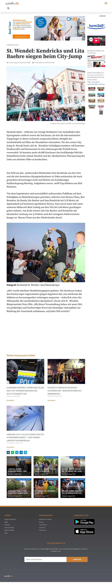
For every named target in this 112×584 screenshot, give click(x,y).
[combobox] (31, 8)
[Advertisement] (46, 334)
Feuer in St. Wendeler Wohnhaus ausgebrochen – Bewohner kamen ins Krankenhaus (64, 390)
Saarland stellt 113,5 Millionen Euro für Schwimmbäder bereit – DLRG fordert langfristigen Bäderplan (25, 437)
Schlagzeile (10, 45)
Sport (17, 45)
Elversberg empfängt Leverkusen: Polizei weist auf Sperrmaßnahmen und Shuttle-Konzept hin (25, 390)
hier (95, 80)
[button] (106, 3)
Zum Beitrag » (11, 400)
